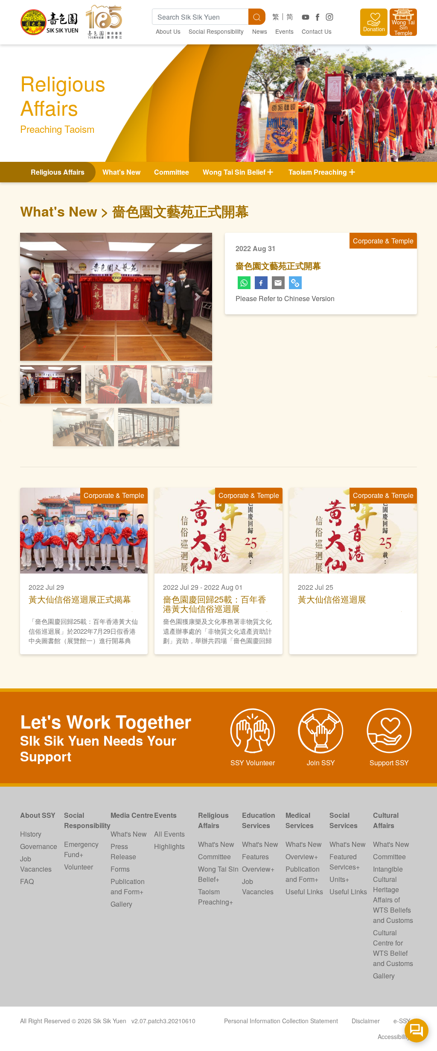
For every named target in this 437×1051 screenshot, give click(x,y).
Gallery (121, 904)
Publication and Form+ (128, 886)
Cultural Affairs (386, 820)
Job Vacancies (36, 864)
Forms (120, 869)
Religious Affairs (213, 820)
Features (255, 856)
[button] (34, 297)
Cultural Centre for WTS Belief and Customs (393, 948)
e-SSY (401, 1020)
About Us (168, 31)
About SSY (37, 815)
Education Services (258, 820)
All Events (169, 834)
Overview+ (258, 869)
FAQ (27, 881)
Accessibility (394, 1036)
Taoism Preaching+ (215, 897)
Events (284, 31)
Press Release (123, 851)
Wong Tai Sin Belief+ (218, 874)
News (259, 31)
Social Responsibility (216, 31)
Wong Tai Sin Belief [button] (234, 172)
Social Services (343, 820)
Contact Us (317, 31)
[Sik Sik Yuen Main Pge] (50, 19)
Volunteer (78, 867)
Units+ (339, 879)
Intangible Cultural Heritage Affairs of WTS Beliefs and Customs (393, 894)
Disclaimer (366, 1020)
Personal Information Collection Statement (281, 1020)
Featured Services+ (344, 862)
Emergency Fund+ (81, 849)
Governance (38, 846)
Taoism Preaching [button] (317, 172)
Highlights (169, 846)
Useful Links (304, 891)
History (30, 834)
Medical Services (300, 820)
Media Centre (132, 815)
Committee (171, 172)
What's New (121, 172)
